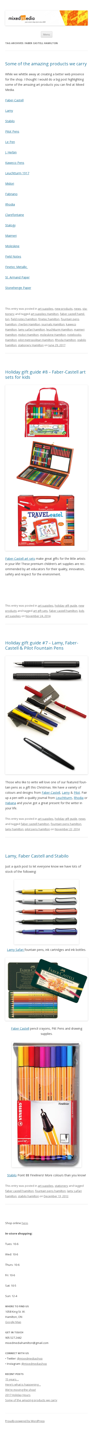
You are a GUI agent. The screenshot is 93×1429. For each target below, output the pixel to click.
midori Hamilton (28, 335)
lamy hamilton (14, 829)
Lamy (9, 111)
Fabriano (11, 194)
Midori (9, 183)
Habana (10, 803)
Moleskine (12, 246)
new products (64, 309)
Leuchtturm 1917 (17, 173)
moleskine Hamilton (53, 335)
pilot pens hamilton (37, 829)
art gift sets (40, 611)
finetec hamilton (48, 319)
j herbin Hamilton (29, 324)
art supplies (45, 309)
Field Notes (13, 256)
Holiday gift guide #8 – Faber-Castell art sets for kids (45, 374)
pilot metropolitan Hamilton (36, 340)
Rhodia (10, 204)
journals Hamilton (53, 324)
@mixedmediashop (30, 1358)
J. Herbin (11, 152)
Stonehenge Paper (18, 288)
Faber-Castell (14, 100)
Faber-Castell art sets (20, 558)
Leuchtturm (64, 798)
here (25, 1223)
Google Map (13, 1322)
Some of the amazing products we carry (46, 64)
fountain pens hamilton (66, 824)
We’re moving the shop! (20, 1390)
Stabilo (10, 121)
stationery (61, 1186)
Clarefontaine (14, 215)
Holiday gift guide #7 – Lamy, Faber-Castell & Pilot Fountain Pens (41, 645)
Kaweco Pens (14, 163)
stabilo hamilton (28, 1196)
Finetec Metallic (16, 267)
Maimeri (11, 236)
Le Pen (10, 142)
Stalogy (10, 225)
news (77, 309)
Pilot (77, 792)
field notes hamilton (24, 319)
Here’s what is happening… (23, 1384)
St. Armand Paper (17, 277)
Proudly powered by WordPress (25, 1421)
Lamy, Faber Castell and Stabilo (37, 856)
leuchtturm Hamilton (59, 329)
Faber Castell (20, 1028)
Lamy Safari (15, 950)
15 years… (12, 1379)
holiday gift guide (66, 605)
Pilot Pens (12, 131)
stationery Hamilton (31, 345)
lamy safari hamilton (31, 329)
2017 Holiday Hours (17, 1395)
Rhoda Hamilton (65, 340)
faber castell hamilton (63, 611)
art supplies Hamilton (45, 314)
